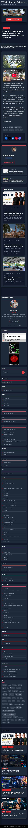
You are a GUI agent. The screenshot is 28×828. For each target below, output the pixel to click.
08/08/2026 (6, 773)
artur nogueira (18, 127)
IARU (5, 512)
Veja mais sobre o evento (14, 19)
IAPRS (5, 400)
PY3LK (5, 615)
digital (5, 694)
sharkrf (4, 719)
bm (7, 688)
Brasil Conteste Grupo (9, 483)
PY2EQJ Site (6, 612)
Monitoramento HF (8, 524)
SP (8, 719)
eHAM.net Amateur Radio (9, 500)
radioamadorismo (7, 717)
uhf (16, 719)
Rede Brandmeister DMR (9, 439)
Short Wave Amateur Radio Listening (12, 622)
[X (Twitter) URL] (11, 325)
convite (5, 130)
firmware (13, 698)
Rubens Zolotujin (8, 155)
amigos (11, 127)
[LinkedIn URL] (17, 325)
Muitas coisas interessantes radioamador (13, 605)
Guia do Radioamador (9, 656)
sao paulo (15, 717)
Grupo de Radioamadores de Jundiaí (12, 669)
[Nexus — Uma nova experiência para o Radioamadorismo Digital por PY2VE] (14, 761)
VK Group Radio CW (8, 413)
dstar (18, 694)
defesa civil (21, 691)
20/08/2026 (6, 752)
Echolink (5, 498)
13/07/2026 (6, 816)
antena (9, 685)
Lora (4, 811)
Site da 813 (6, 532)
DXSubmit (6, 493)
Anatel (5, 481)
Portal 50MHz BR (7, 608)
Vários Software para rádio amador (12, 537)
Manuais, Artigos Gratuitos (10, 520)
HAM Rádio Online (8, 595)
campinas (4, 691)
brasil (12, 688)
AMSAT (5, 666)
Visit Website (15, 321)
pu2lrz (4, 707)
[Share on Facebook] (6, 138)
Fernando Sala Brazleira (9, 452)
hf (9, 701)
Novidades (10, 746)
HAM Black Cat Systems (9, 507)
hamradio (5, 701)
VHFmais (6, 539)
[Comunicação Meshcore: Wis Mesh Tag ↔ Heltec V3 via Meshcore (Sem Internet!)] (14, 804)
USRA (5, 534)
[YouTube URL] (20, 325)
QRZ (5, 527)
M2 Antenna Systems (9, 517)
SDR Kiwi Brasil (7, 643)
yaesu (4, 722)
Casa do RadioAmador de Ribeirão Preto (13, 488)
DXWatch (6, 495)
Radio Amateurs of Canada (10, 671)
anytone (14, 685)
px (8, 707)
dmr (11, 694)
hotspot (13, 701)
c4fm (18, 688)
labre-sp (15, 704)
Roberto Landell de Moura (9, 529)
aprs (4, 688)
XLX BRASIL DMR (7, 444)
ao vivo (20, 685)
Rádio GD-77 (6, 436)
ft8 (18, 698)
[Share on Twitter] (9, 138)
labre (10, 704)
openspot (21, 704)
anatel (4, 685)
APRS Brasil (6, 398)
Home (2, 44)
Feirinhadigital (7, 552)
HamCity (6, 557)
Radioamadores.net (8, 567)
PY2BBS (5, 610)
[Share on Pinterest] (16, 138)
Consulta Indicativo (8, 390)
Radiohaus (6, 559)
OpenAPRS (6, 403)
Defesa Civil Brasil (8, 653)
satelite (21, 717)
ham (21, 698)
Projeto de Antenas (8, 578)
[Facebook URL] (8, 325)
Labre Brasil (6, 515)
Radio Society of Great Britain (10, 674)
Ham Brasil (6, 510)
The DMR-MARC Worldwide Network (12, 441)
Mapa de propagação (8, 522)
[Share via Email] (19, 138)
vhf (20, 720)
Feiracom (6, 549)
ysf (8, 722)
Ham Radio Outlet (8, 554)
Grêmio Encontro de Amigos (10, 503)
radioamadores (9, 714)
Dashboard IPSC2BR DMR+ (10, 429)
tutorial (12, 719)
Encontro (6, 27)
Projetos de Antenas (8, 580)
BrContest (6, 486)
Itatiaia (5, 454)
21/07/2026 (6, 795)
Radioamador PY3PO (8, 617)
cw (9, 691)
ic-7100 (18, 701)
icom (5, 704)
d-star (15, 691)
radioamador (8, 711)
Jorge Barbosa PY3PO (9, 603)
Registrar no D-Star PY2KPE (10, 421)
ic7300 (23, 701)
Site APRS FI (6, 405)
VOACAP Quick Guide (9, 473)
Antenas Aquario (7, 462)
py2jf (12, 707)
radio (21, 130)
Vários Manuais (7, 570)
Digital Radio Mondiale (9, 432)
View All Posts (7, 162)
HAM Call (6, 465)
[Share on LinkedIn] (13, 138)
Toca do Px (6, 658)
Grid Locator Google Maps (10, 505)
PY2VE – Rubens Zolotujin (13, 2)
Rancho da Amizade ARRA (10, 676)
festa (17, 130)
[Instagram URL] (14, 325)
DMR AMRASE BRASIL (9, 434)
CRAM (5, 651)
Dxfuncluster (6, 490)
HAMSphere (6, 598)
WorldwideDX (7, 541)
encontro (12, 130)
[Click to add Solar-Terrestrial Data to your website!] (14, 353)
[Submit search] (23, 372)
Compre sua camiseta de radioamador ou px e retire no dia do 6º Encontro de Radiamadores (13, 213)
